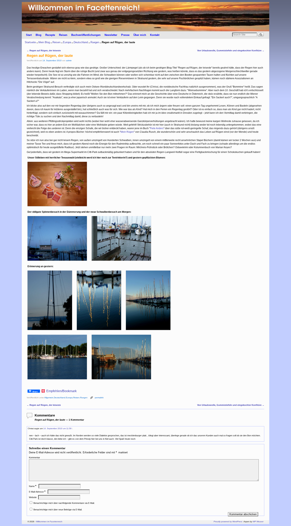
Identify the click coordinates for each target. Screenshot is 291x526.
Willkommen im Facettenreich (49, 521)
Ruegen (94, 42)
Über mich (139, 34)
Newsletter (111, 34)
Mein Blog (44, 42)
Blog (38, 34)
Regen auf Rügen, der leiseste (44, 50)
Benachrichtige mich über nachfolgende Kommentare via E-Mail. (64, 503)
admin (69, 60)
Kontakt (154, 34)
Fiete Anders (157, 128)
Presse (125, 34)
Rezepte (50, 34)
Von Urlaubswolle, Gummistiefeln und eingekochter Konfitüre (230, 50)
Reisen (63, 34)
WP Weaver (258, 521)
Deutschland (81, 42)
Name (32, 486)
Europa (67, 42)
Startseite (30, 42)
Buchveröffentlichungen (86, 34)
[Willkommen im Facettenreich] (145, 16)
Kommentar (34, 457)
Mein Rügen (127, 132)
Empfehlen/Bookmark (61, 391)
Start (29, 34)
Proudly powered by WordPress (228, 521)
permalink (99, 397)
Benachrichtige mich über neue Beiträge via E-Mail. (57, 509)
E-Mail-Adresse (37, 492)
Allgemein (48, 397)
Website (33, 497)
